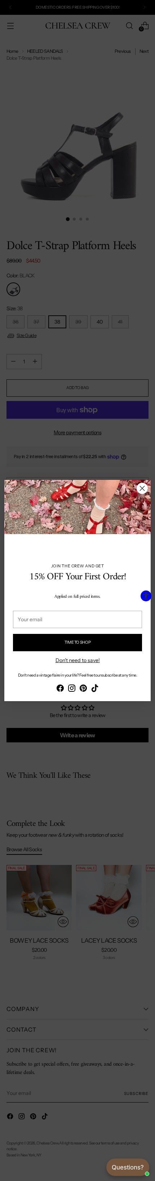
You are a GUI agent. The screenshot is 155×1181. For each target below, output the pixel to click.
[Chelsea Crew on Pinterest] (83, 689)
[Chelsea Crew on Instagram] (71, 689)
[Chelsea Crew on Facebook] (60, 689)
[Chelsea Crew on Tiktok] (94, 689)
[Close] (142, 488)
